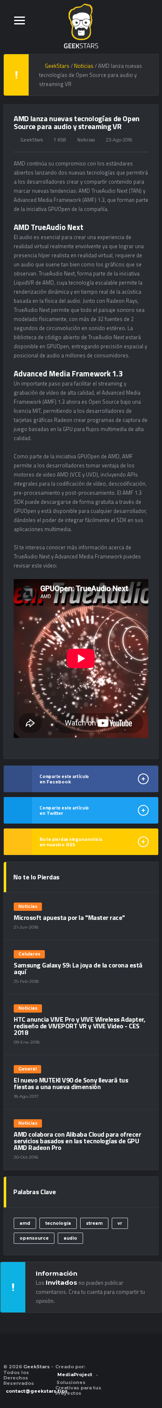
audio (70, 1238)
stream (94, 1223)
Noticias (86, 140)
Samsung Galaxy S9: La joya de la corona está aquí (78, 968)
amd (25, 1223)
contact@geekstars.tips (37, 1391)
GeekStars (31, 140)
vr (120, 1223)
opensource (34, 1238)
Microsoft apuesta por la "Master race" (69, 917)
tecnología (58, 1223)
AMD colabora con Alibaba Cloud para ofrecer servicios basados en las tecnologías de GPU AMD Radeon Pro (77, 1140)
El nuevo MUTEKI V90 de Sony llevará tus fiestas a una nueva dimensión (71, 1083)
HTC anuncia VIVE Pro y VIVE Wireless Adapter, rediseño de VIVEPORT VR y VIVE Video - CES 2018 (79, 1025)
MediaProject (74, 1374)
